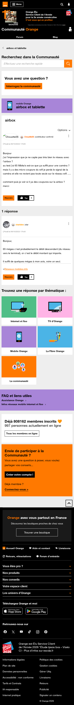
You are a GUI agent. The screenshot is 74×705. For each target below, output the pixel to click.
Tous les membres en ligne (22, 433)
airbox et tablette (16, 48)
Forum (19, 37)
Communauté (20, 29)
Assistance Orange (13, 400)
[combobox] (33, 64)
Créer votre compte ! (19, 474)
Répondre (9, 198)
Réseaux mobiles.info (16, 269)
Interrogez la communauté (23, 86)
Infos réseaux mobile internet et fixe (22, 404)
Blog (55, 37)
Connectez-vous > (16, 489)
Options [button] (62, 130)
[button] (68, 136)
